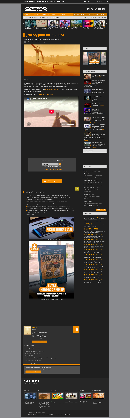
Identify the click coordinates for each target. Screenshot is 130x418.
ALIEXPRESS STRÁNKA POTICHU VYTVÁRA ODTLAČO (41, 29)
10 (76, 329)
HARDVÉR (55, 14)
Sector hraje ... (87, 194)
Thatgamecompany (42, 332)
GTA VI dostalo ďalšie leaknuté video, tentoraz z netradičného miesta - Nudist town (50, 208)
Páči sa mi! (52, 181)
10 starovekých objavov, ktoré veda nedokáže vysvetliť (98, 402)
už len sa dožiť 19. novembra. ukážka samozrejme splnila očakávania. (92, 276)
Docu (63, 1)
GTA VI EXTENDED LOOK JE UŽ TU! (93, 217)
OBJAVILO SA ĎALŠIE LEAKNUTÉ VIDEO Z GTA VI (99, 29)
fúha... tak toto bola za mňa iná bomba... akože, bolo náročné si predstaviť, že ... (94, 246)
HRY (49, 14)
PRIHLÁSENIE (99, 1)
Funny (58, 1)
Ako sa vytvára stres (70, 401)
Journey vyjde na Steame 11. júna (32, 351)
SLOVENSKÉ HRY (50, 17)
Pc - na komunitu (88, 184)
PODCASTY (36, 17)
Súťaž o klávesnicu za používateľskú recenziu (51, 239)
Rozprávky (52, 1)
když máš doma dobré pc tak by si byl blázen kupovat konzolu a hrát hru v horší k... (94, 281)
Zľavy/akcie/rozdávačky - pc (91, 187)
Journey (26, 355)
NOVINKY (29, 14)
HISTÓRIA (30, 17)
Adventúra (36, 334)
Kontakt (43, 412)
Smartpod (32, 1)
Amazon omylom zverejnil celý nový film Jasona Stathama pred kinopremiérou (48, 195)
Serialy (85, 198)
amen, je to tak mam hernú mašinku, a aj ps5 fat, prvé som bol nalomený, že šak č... (94, 266)
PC (74, 14)
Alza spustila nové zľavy (34, 205)
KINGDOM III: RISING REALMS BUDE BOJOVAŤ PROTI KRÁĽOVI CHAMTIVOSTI (94, 145)
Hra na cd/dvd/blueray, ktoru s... (92, 177)
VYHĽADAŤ (84, 17)
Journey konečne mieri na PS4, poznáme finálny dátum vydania (39, 359)
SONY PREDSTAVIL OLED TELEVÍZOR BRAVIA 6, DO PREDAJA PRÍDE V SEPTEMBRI (94, 120)
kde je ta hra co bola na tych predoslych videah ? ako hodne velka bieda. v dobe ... (94, 232)
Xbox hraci (86, 173)
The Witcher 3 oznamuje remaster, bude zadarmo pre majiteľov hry (46, 203)
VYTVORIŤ (98, 209)
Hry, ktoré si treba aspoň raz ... (92, 180)
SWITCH (95, 14)
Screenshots (87, 191)
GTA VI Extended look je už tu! (37, 212)
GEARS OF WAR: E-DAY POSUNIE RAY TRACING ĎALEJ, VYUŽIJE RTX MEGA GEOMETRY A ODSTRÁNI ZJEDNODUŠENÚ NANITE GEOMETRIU (94, 136)
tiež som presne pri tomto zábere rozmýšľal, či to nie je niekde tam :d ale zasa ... (94, 271)
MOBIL (102, 14)
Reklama (39, 412)
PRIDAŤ (92, 17)
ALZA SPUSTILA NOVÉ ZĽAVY (87, 28)
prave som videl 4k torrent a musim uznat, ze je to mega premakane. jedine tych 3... (94, 241)
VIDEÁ (44, 14)
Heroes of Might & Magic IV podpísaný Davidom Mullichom (51, 299)
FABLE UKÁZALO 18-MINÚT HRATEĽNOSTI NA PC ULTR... (91, 229)
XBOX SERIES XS (82, 14)
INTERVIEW (42, 17)
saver (30, 42)
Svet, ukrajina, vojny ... (89, 205)
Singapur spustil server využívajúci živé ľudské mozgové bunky (29, 402)
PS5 (90, 14)
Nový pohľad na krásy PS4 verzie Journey (34, 357)
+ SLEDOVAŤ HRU (39, 342)
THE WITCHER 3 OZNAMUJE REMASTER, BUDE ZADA (75, 29)
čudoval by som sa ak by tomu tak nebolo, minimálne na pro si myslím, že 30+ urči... (93, 251)
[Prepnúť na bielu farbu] (107, 1)
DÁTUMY (57, 17)
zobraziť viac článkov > (31, 214)
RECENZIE (37, 14)
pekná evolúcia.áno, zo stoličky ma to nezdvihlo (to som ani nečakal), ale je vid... (95, 219)
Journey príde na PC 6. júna (31, 353)
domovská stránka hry (40, 335)
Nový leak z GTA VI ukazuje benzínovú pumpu (40, 199)
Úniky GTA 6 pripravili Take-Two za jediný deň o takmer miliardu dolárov (47, 201)
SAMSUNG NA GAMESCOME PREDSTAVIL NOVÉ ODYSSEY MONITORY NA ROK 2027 (93, 111)
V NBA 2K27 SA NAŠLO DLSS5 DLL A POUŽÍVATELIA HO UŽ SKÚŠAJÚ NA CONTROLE (94, 92)
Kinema (39, 1)
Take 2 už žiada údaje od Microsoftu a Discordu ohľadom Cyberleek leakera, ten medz (50, 210)
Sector (26, 1)
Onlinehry (45, 1)
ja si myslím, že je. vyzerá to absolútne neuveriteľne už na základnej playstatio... (93, 256)
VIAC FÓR (103, 209)
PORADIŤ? (100, 17)
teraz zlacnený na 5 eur (52, 89)
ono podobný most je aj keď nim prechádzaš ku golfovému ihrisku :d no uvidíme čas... (94, 261)
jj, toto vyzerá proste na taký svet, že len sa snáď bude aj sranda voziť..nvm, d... (93, 237)
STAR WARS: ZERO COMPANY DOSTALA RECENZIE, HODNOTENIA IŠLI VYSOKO (93, 99)
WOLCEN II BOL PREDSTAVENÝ (96, 104)
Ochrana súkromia (32, 412)
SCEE (36, 332)
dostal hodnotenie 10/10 (46, 94)
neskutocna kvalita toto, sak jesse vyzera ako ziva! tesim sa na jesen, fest (94, 225)
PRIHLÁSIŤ (33, 371)
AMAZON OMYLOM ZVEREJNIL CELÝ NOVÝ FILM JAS (30, 29)
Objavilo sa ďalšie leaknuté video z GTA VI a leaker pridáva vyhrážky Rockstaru (48, 206)
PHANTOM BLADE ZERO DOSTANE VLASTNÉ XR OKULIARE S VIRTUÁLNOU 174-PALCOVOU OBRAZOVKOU (94, 83)
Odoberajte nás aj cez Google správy (53, 169)
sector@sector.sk (66, 414)
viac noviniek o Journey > (30, 363)
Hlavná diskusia (88, 201)
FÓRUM (62, 14)
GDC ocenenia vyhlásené (30, 360)
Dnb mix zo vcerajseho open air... (92, 170)
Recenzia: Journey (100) (30, 348)
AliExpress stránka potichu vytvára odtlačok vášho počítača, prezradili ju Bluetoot (49, 197)
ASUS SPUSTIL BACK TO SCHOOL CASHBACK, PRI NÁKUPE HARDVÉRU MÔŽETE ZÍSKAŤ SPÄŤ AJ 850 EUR (94, 127)
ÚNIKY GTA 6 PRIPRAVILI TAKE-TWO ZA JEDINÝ (64, 29)
